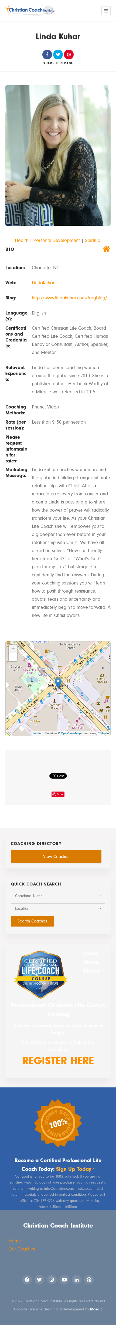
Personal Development (56, 240)
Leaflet (37, 733)
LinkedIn (76, 1280)
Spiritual (93, 240)
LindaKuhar (43, 283)
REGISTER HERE (58, 1060)
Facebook (27, 1280)
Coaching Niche (29, 896)
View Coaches (56, 856)
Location (22, 908)
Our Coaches (22, 1249)
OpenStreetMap (71, 733)
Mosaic (96, 1309)
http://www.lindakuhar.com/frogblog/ (69, 298)
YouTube (64, 1280)
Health (21, 240)
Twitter (39, 1280)
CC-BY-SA (103, 733)
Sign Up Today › (75, 1169)
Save (60, 794)
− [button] (13, 657)
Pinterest (89, 1280)
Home (15, 1241)
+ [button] (13, 648)
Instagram (52, 1280)
